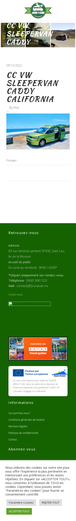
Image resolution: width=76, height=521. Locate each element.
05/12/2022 (14, 65)
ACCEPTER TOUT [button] (19, 511)
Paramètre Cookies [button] (21, 502)
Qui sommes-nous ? (19, 413)
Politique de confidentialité (23, 433)
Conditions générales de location (26, 420)
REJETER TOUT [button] (50, 502)
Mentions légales (17, 426)
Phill (16, 108)
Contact (12, 439)
